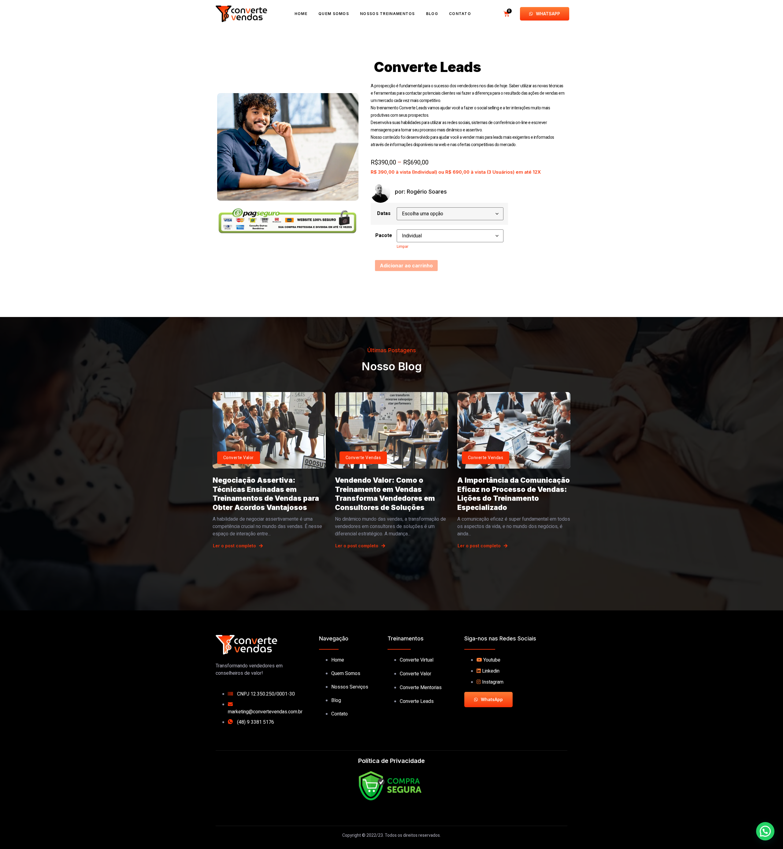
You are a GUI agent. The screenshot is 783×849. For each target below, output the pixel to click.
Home (301, 13)
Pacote (383, 235)
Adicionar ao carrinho (406, 265)
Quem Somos (333, 13)
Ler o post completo (234, 545)
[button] (765, 831)
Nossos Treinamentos (387, 13)
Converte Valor (238, 458)
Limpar (402, 246)
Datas (384, 213)
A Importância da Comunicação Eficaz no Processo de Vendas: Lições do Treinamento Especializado (513, 494)
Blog (432, 13)
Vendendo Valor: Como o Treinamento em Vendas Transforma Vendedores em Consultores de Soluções (385, 494)
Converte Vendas (363, 458)
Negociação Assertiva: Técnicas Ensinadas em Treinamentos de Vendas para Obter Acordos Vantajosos (266, 494)
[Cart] (506, 14)
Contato (460, 13)
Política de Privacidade (391, 760)
